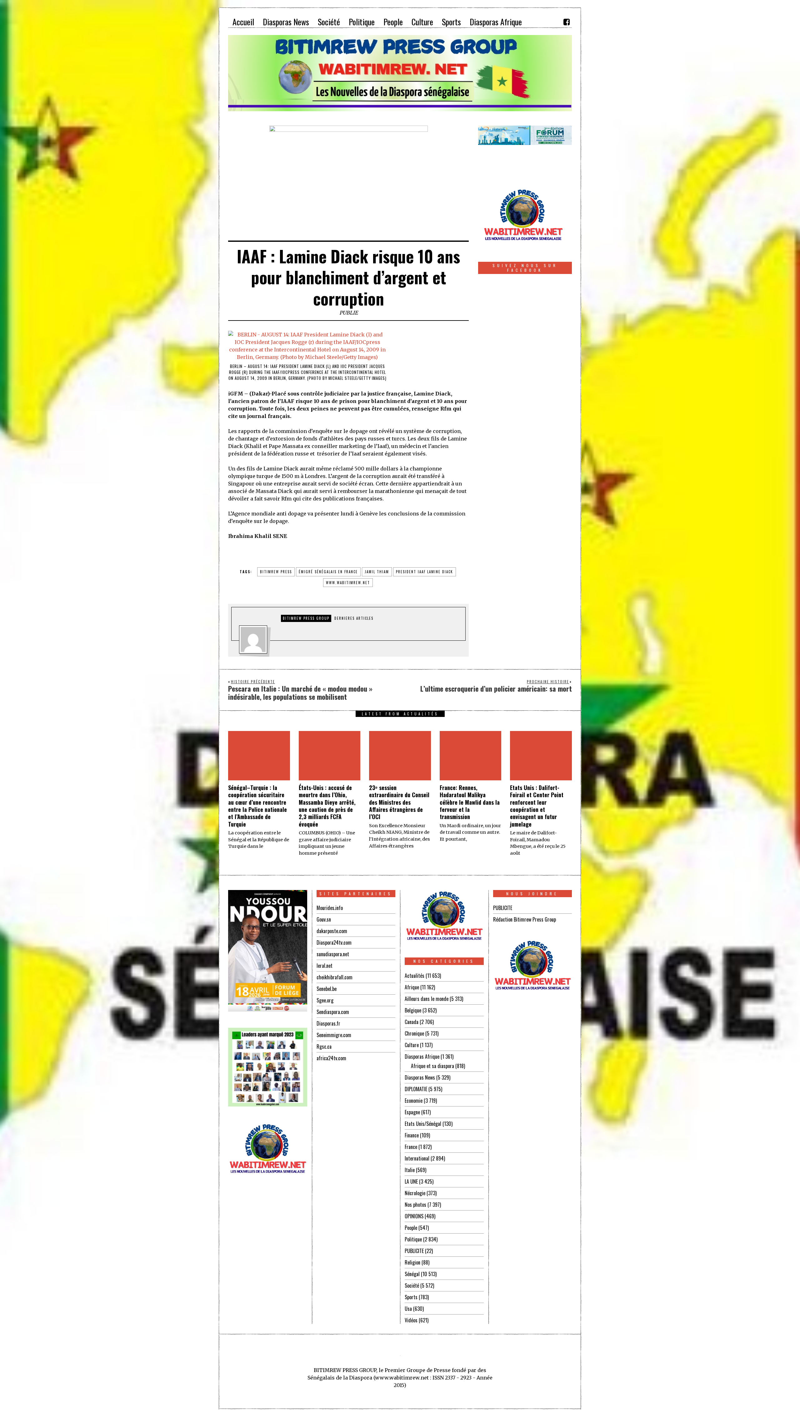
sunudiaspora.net (333, 954)
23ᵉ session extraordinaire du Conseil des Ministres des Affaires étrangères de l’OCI (399, 802)
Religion (412, 1262)
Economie (413, 1100)
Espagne (412, 1112)
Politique (413, 1239)
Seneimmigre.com (334, 1035)
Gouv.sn (324, 919)
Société (412, 1285)
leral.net (324, 965)
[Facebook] (566, 22)
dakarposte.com (332, 931)
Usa (408, 1308)
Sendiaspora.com (333, 1012)
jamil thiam (377, 571)
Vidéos (411, 1320)
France (411, 1147)
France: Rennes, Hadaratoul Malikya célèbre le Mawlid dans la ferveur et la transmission (470, 802)
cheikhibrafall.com (334, 977)
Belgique (413, 1010)
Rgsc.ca (324, 1046)
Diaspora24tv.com (334, 942)
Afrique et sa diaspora (432, 1066)
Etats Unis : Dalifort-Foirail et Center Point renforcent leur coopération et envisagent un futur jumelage (536, 805)
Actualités (414, 975)
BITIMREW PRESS (276, 571)
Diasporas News (420, 1077)
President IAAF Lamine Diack (424, 571)
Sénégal (412, 1274)
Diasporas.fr (328, 1023)
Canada (411, 1022)
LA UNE (411, 1181)
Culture (412, 1045)
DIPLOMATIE (416, 1089)
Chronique (414, 1033)
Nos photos (415, 1204)
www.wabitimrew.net (348, 582)
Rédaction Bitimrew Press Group (524, 919)
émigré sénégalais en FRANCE (328, 571)
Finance (412, 1135)
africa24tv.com (331, 1058)
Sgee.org (325, 1000)
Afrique (412, 987)
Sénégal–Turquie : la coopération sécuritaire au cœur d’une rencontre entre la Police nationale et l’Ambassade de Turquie (257, 805)
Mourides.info (330, 908)
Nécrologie (415, 1193)
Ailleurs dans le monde (426, 998)
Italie (410, 1170)
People (411, 1227)
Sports (411, 1297)
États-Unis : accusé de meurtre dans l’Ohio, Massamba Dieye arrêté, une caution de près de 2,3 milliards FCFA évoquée (327, 805)
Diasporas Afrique (422, 1056)
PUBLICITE (414, 1251)
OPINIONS (414, 1216)
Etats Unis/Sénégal (423, 1123)
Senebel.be (327, 988)
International (417, 1158)
